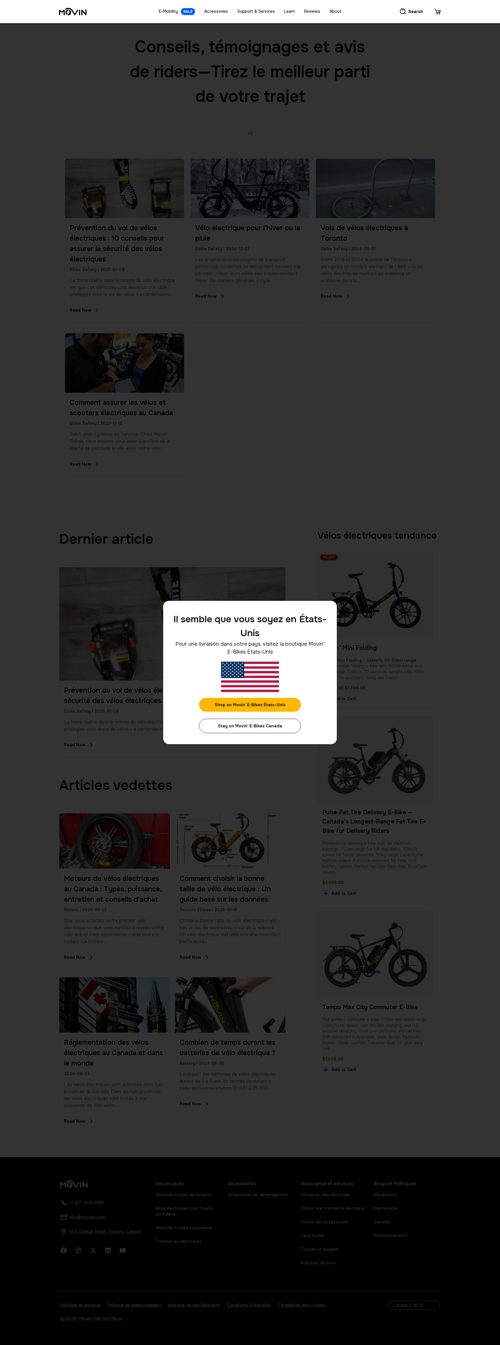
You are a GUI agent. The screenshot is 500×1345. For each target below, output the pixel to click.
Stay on (250, 726)
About (335, 11)
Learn (289, 11)
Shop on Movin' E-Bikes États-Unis (250, 704)
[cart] (437, 11)
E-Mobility (176, 11)
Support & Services (256, 11)
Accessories (216, 11)
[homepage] (73, 11)
